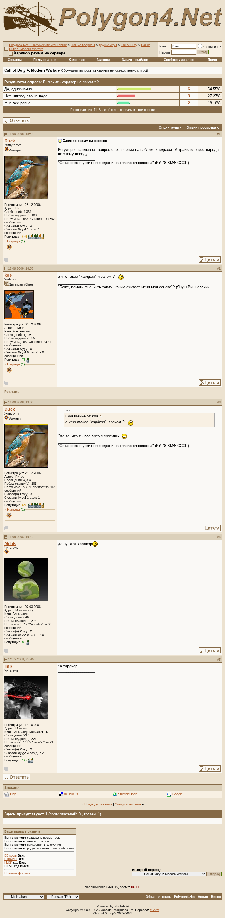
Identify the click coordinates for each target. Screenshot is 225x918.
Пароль (165, 52)
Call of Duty (129, 45)
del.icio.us (71, 794)
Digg (13, 794)
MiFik (10, 543)
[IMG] (8, 862)
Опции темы (169, 127)
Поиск (213, 59)
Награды (13, 241)
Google (177, 794)
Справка (15, 59)
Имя (162, 46)
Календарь (77, 59)
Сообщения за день (179, 59)
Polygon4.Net (184, 896)
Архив (203, 896)
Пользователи (45, 59)
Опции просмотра (201, 127)
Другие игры (108, 45)
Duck (9, 141)
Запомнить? (212, 47)
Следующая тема (128, 804)
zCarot (154, 910)
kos (8, 275)
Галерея (103, 59)
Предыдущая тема (98, 804)
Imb (8, 666)
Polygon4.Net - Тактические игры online (38, 45)
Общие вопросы (83, 45)
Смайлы (10, 859)
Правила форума (17, 873)
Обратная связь (158, 896)
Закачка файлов (135, 59)
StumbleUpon (127, 794)
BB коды (10, 855)
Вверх (216, 896)
